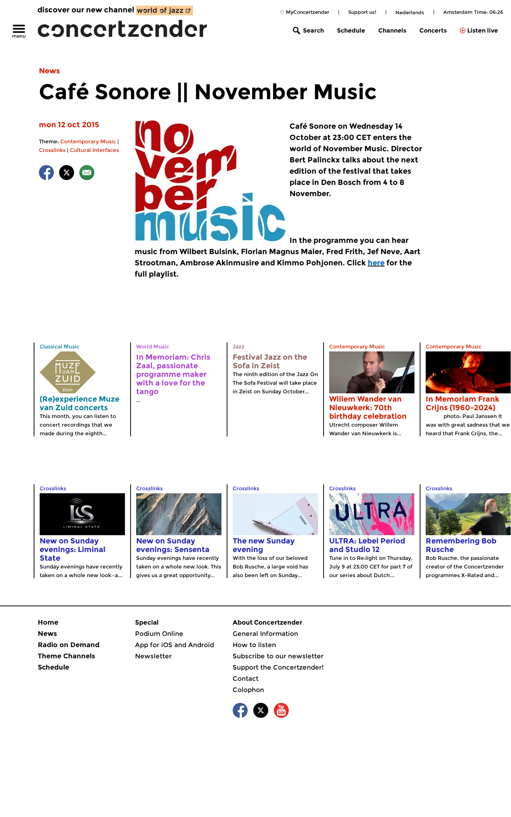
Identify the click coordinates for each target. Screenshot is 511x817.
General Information (265, 633)
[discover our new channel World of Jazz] (164, 10)
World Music (152, 346)
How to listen (254, 645)
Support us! (362, 12)
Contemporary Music (88, 141)
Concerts (433, 30)
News (49, 70)
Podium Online (159, 633)
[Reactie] (86, 174)
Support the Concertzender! (278, 667)
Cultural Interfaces (94, 150)
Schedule (351, 30)
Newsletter (153, 656)
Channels (392, 30)
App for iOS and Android (174, 645)
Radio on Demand (69, 645)
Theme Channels (66, 656)
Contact (245, 678)
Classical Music (59, 346)
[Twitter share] (66, 174)
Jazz (239, 346)
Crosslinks (52, 150)
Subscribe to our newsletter (278, 656)
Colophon (248, 689)
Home (48, 622)
